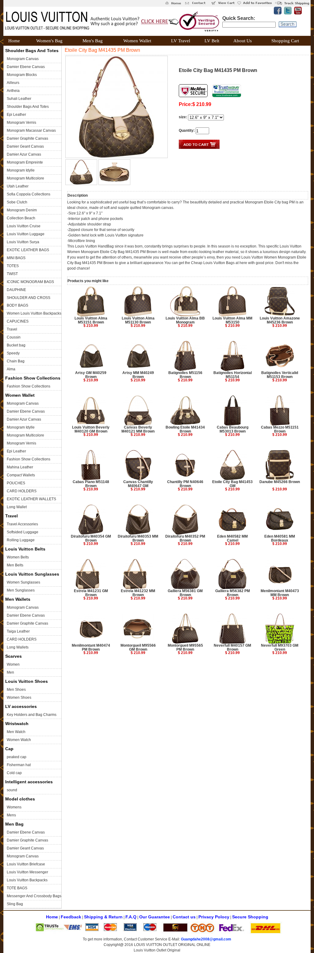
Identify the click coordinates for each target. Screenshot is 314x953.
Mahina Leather (20, 467)
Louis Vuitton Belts (25, 548)
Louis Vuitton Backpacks (27, 880)
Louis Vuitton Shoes (26, 681)
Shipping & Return (103, 916)
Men (10, 672)
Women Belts (18, 557)
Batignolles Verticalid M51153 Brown (279, 375)
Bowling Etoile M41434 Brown (185, 429)
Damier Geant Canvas (25, 146)
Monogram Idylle (21, 170)
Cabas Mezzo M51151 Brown (280, 429)
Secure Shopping (250, 916)
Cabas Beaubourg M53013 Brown (232, 429)
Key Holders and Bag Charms (31, 715)
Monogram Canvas (23, 59)
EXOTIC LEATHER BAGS (28, 250)
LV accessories (21, 706)
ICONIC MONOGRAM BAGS (30, 282)
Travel (12, 329)
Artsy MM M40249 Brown (138, 375)
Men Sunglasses (21, 590)
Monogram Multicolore (25, 178)
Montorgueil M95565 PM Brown (185, 647)
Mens (11, 815)
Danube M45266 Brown (279, 482)
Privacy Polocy (213, 916)
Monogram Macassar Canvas (31, 130)
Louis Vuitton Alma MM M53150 (232, 320)
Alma (11, 369)
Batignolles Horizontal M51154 (232, 375)
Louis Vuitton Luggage (25, 234)
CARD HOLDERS (21, 491)
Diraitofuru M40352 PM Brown (185, 538)
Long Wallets (18, 647)
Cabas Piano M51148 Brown (91, 484)
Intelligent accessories (29, 781)
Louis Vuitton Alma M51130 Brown (138, 320)
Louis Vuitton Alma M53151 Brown (91, 320)
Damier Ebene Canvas (26, 67)
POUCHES (16, 483)
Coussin (14, 337)
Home (52, 916)
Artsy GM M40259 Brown (90, 375)
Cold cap (14, 773)
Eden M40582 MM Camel (232, 538)
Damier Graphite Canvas (27, 138)
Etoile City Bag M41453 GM (232, 484)
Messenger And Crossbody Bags (34, 896)
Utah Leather (18, 186)
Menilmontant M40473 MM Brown (280, 593)
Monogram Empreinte (25, 162)
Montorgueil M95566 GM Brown (138, 647)
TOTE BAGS (17, 888)
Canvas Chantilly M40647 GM (138, 484)
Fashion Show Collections (32, 378)
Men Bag (14, 824)
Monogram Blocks (22, 75)
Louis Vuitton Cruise (23, 226)
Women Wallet (20, 395)
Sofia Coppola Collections (28, 194)
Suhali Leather (19, 98)
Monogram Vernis (21, 122)
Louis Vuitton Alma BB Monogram (185, 320)
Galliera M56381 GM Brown (185, 593)
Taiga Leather (18, 631)
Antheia (13, 91)
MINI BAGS (16, 258)
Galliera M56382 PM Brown (232, 593)
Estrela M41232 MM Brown (138, 593)
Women (13, 664)
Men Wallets (17, 599)
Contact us (184, 916)
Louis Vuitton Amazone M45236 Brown (280, 320)
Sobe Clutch (17, 202)
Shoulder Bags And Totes (32, 50)
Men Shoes (16, 689)
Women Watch (19, 740)
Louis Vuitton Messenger (27, 872)
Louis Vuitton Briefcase (26, 864)
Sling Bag (15, 904)
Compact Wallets (21, 475)
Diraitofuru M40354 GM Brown (91, 538)
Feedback (71, 916)
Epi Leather (16, 114)
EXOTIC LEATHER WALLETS (31, 499)
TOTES (13, 266)
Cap (9, 748)
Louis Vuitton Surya (23, 242)
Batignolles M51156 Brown (185, 375)
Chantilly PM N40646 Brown (185, 484)
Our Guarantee (154, 916)
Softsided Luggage (22, 532)
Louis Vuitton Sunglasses (32, 574)
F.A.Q (130, 916)
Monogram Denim (22, 210)
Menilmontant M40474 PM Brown (91, 647)
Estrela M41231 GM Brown (91, 593)
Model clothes (20, 798)
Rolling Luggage (21, 540)
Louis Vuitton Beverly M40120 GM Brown (90, 429)
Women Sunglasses (23, 582)
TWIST (12, 274)
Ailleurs (13, 83)
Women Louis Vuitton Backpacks (34, 313)
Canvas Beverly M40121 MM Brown (138, 429)
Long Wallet (17, 507)
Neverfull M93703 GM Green (279, 647)
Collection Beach (21, 218)
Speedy (13, 353)
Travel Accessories (22, 524)
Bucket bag (16, 345)
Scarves (13, 656)
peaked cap (16, 757)
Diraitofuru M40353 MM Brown (138, 538)
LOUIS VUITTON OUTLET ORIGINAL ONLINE (172, 945)
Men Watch (16, 732)
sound (12, 790)
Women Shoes (19, 697)
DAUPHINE (16, 290)
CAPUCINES (18, 321)
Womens (14, 807)
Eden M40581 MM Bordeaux (279, 538)
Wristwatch (17, 723)
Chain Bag (16, 361)
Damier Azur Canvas (24, 154)
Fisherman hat (19, 765)
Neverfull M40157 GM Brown (232, 647)
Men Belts (15, 565)
